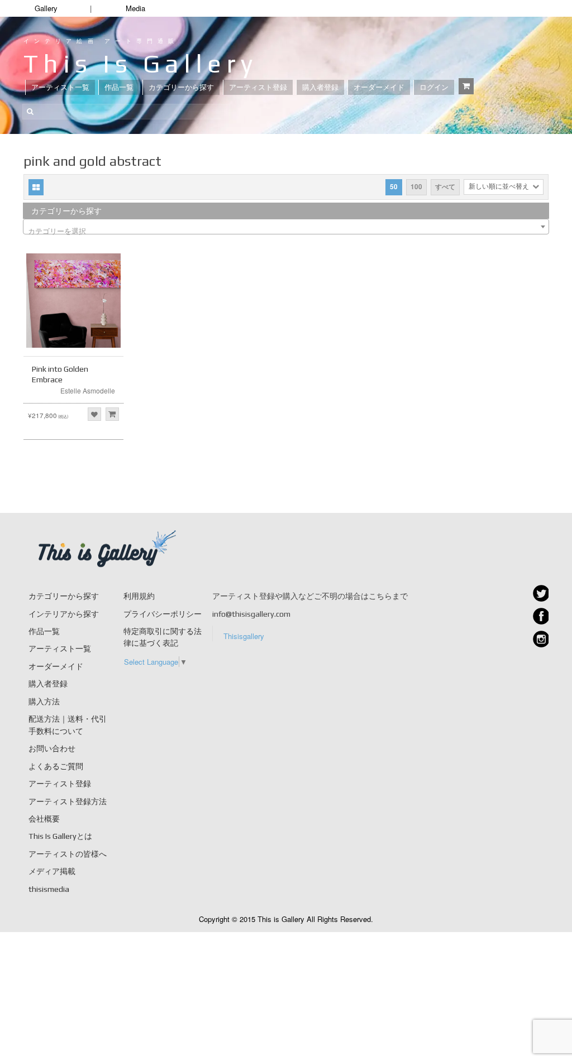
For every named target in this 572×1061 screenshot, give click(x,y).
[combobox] (286, 226)
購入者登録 (320, 87)
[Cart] (466, 86)
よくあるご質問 (55, 766)
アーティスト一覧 (60, 87)
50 (394, 186)
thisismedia (48, 889)
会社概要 (44, 818)
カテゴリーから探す (181, 87)
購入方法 (44, 701)
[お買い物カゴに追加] (112, 414)
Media (135, 8)
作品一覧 (119, 87)
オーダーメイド (379, 87)
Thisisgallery (243, 636)
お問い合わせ (51, 748)
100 (416, 186)
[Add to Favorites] (94, 414)
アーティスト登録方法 (67, 801)
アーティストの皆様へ (67, 853)
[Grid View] (36, 187)
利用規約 (139, 596)
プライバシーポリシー (162, 613)
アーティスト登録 (258, 87)
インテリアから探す (63, 613)
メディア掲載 (51, 871)
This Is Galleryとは (60, 836)
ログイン (434, 87)
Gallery (46, 8)
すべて (445, 186)
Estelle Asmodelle (87, 390)
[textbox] (286, 230)
